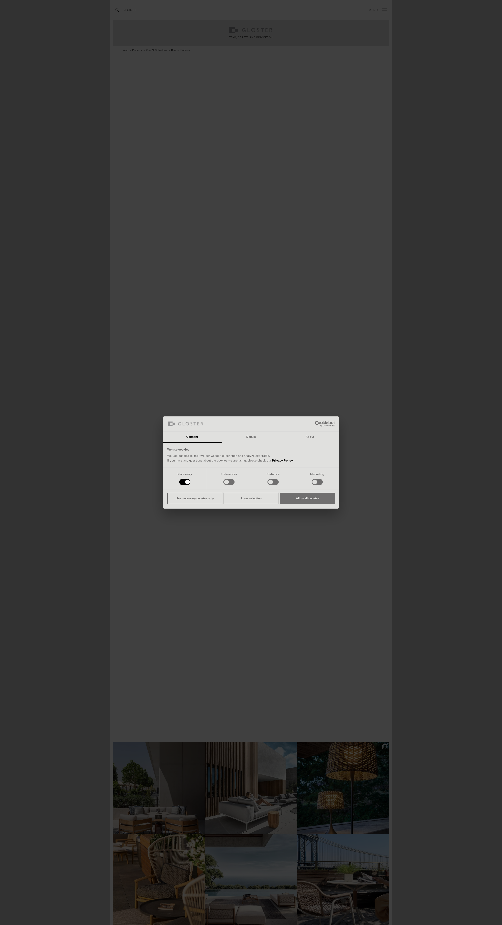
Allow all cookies (307, 498)
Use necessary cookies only (195, 498)
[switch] (229, 482)
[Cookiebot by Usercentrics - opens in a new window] (318, 424)
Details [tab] (251, 436)
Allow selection (251, 498)
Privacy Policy (282, 460)
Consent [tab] (192, 436)
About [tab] (310, 436)
